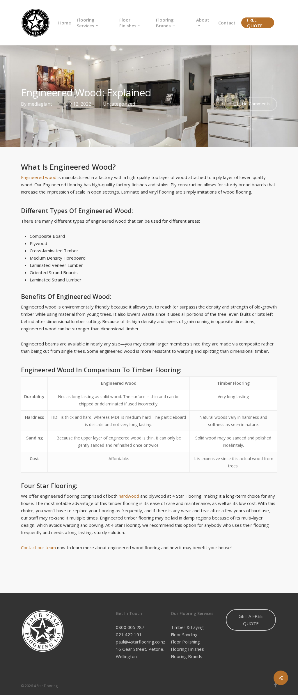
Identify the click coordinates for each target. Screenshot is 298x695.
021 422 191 (129, 634)
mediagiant (40, 104)
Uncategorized (119, 104)
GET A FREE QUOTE (251, 619)
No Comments (256, 104)
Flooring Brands (186, 656)
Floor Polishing (185, 642)
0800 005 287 (130, 627)
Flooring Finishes (187, 649)
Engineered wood (38, 177)
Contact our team (38, 547)
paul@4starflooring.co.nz (140, 642)
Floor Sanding (184, 634)
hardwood (129, 496)
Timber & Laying (187, 627)
